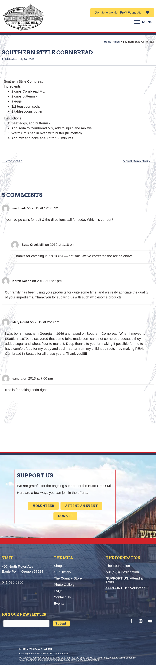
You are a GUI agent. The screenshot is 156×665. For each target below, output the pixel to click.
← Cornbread (12, 161)
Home (107, 41)
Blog (117, 41)
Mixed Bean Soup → (138, 161)
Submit (61, 623)
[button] (122, 12)
